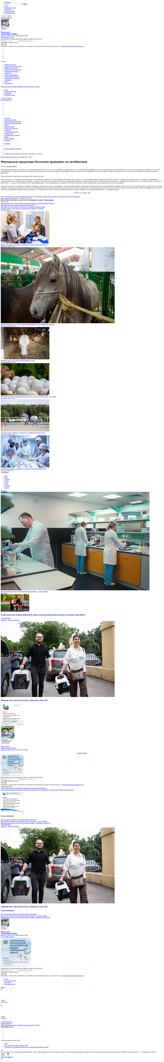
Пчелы (7, 481)
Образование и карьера (12, 78)
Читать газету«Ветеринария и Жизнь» (9, 33)
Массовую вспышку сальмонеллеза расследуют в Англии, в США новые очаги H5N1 (28, 396)
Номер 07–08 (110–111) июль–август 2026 (14, 35)
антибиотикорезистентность (24, 196)
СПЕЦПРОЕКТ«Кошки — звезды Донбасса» (10, 619)
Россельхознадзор (10, 8)
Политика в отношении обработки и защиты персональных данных (27, 1047)
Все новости (9, 83)
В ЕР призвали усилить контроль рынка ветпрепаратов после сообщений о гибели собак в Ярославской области (37, 790)
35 (2, 44)
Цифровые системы (11, 68)
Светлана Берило (11, 166)
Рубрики (8, 2)
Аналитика (8, 80)
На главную (5, 472)
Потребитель (9, 133)
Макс (85, 193)
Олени (7, 487)
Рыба (6, 482)
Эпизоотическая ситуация (13, 66)
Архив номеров (10, 11)
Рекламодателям (10, 13)
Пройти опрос (49, 200)
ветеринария (38, 196)
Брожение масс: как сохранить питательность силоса (18, 205)
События (7, 140)
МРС (6, 477)
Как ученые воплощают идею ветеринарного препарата (19, 819)
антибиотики (10, 196)
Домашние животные (12, 71)
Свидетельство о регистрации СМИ (16, 1045)
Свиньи (7, 479)
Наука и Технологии (11, 75)
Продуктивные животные (13, 69)
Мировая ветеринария (12, 76)
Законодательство (10, 64)
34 (2, 974)
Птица (7, 125)
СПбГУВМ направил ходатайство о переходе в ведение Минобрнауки (23, 469)
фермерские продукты (66, 196)
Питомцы (4, 593)
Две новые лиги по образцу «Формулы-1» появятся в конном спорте (23, 207)
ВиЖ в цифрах (9, 138)
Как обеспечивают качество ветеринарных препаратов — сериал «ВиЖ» (24, 591)
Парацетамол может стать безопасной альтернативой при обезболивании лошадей (27, 203)
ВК (89, 193)
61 (5, 44)
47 (2, 783)
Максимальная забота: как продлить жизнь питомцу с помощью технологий (25, 823)
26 (5, 783)
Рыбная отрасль (10, 126)
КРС (6, 476)
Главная (7, 143)
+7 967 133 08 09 (6, 98)
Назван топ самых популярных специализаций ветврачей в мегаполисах (24, 244)
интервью (4, 491)
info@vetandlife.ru (6, 18)
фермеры (77, 196)
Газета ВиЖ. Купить (7, 37)
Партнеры (8, 9)
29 (5, 974)
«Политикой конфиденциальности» (72, 46)
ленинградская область (50, 196)
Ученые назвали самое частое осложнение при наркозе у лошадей (22, 208)
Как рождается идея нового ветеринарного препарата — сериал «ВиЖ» (24, 821)
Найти (25, 4)
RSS (6, 1043)
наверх (3, 987)
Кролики (7, 486)
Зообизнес (8, 73)
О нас (6, 6)
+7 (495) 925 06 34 (6, 1021)
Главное (7, 118)
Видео (7, 81)
